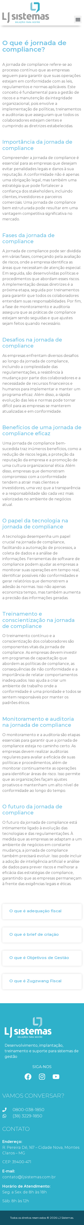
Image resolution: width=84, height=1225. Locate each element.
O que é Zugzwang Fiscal (35, 981)
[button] (78, 19)
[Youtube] (56, 1077)
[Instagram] (42, 1077)
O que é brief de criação (34, 934)
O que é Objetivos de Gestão (39, 957)
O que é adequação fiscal (35, 911)
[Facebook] (28, 1077)
